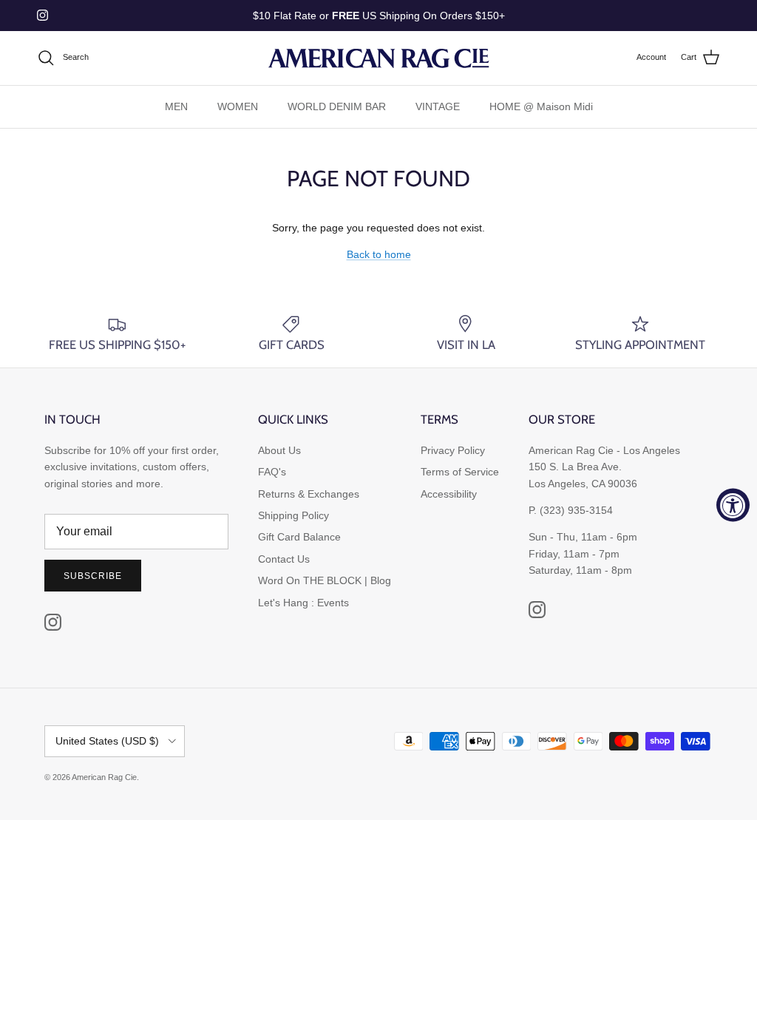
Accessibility (449, 494)
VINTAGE (437, 106)
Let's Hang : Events (303, 603)
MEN (176, 106)
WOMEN (237, 106)
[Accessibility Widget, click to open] (733, 505)
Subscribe (93, 576)
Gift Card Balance (299, 537)
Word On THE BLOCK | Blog (324, 580)
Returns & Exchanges (308, 494)
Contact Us (284, 559)
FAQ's (272, 472)
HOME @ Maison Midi (541, 106)
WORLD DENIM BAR (337, 106)
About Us (279, 450)
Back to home (379, 254)
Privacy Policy (453, 450)
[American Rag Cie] (378, 58)
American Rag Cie (104, 777)
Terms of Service (460, 472)
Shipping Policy (293, 515)
